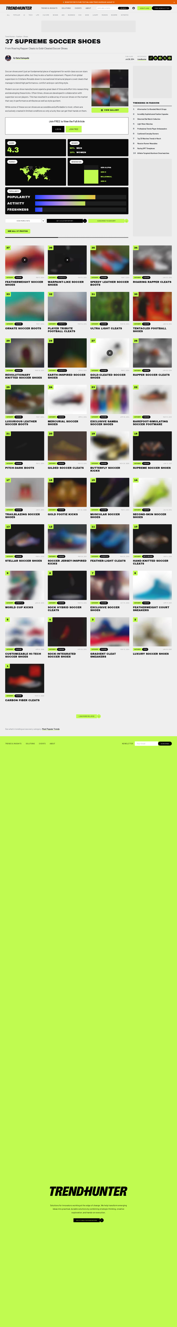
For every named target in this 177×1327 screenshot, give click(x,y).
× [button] (174, 2)
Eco (80, 15)
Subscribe (165, 743)
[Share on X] (164, 58)
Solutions (66, 8)
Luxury (95, 15)
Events (78, 8)
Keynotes (124, 15)
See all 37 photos (18, 231)
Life (37, 15)
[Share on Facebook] (160, 58)
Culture (46, 15)
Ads (63, 15)
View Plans (144, 8)
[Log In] (133, 8)
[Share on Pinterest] (169, 58)
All (8, 15)
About (88, 8)
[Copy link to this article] (150, 58)
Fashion (105, 15)
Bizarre (114, 15)
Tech (30, 15)
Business (71, 15)
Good (87, 15)
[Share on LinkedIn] (155, 58)
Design (55, 15)
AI (24, 15)
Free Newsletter (162, 8)
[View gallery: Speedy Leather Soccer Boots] (100, 97)
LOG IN (58, 129)
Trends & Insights (49, 8)
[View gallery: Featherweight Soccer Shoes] (100, 78)
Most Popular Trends (50, 729)
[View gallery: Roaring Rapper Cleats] (119, 97)
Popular (16, 15)
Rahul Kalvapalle (22, 58)
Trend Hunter (10, 36)
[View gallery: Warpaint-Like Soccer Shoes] (119, 78)
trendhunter (141, 59)
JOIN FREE (73, 129)
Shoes (25, 36)
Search (123, 8)
